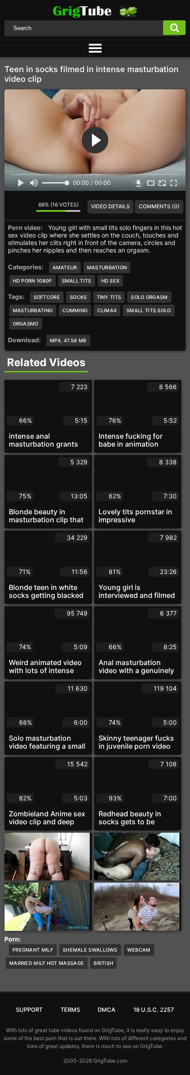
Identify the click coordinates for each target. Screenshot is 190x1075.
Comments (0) (159, 206)
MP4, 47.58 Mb (68, 340)
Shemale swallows (90, 950)
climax (107, 310)
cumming (74, 310)
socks (78, 297)
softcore (47, 297)
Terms (70, 1009)
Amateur (65, 267)
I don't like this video (26, 206)
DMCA (106, 1009)
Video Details (110, 206)
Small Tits (76, 281)
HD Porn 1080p (32, 281)
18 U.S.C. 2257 (153, 1009)
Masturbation (107, 267)
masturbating (33, 310)
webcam (139, 950)
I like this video (12, 206)
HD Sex (110, 281)
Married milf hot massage (46, 963)
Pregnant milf (32, 950)
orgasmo (25, 324)
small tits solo (148, 310)
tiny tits (109, 297)
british (103, 963)
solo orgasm (149, 297)
